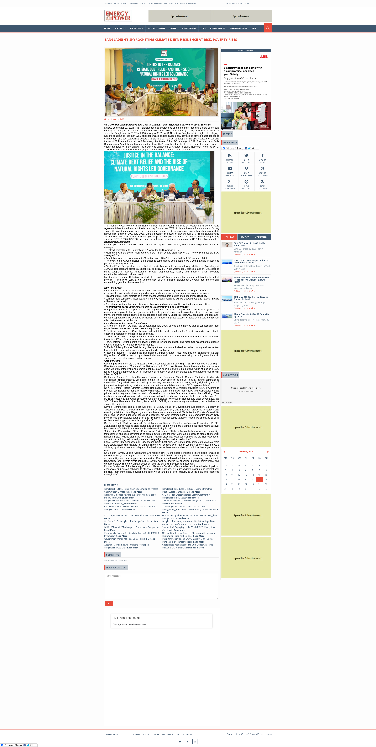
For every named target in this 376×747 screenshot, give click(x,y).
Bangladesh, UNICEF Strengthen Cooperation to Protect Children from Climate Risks (131, 490)
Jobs (203, 28)
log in (143, 3)
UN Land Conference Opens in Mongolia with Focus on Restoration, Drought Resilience (188, 534)
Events (173, 28)
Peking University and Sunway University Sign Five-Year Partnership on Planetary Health (188, 540)
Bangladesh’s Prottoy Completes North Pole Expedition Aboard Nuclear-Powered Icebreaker (188, 523)
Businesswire (217, 28)
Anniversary (189, 28)
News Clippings (156, 28)
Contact (125, 734)
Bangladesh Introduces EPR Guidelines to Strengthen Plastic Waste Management (187, 490)
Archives (108, 3)
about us (120, 28)
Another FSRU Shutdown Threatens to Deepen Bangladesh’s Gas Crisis (126, 546)
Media (156, 734)
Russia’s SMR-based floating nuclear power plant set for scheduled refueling (130, 496)
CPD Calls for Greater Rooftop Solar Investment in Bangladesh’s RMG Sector (186, 496)
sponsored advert (246, 50)
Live (254, 28)
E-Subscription (171, 3)
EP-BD (118, 16)
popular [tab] (229, 237)
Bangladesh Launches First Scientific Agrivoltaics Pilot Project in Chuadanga (129, 502)
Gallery (146, 734)
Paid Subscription (188, 3)
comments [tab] (261, 237)
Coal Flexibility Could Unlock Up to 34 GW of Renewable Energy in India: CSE (130, 508)
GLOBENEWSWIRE (238, 28)
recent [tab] (245, 237)
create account (155, 3)
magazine (135, 28)
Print (228, 134)
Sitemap (136, 734)
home (107, 28)
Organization (111, 734)
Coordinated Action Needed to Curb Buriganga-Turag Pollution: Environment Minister (187, 546)
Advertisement (121, 3)
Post (109, 603)
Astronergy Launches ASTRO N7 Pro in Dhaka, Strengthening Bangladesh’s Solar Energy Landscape (190, 509)
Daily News (187, 734)
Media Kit (134, 3)
